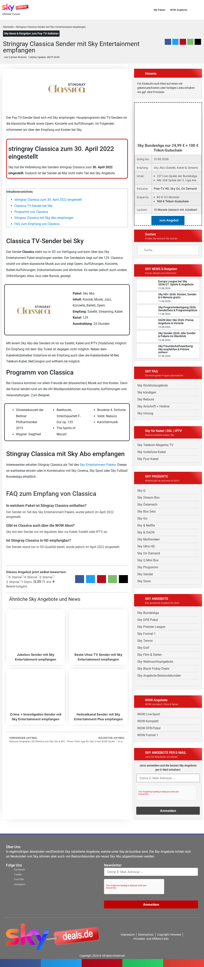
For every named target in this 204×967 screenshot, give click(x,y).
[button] (200, 9)
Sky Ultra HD (146, 546)
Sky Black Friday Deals (153, 668)
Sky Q (141, 490)
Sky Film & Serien (149, 655)
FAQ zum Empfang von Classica (37, 224)
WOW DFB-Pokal (149, 728)
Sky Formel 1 (146, 634)
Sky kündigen (146, 392)
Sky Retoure (145, 399)
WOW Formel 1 (147, 735)
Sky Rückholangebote (152, 385)
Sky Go (142, 518)
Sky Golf (143, 648)
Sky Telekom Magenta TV (155, 445)
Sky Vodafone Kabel (151, 452)
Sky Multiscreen (148, 539)
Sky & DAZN (145, 532)
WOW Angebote (178, 10)
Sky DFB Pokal (147, 620)
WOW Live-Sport (148, 714)
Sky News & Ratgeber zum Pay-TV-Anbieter (31, 33)
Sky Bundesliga (148, 613)
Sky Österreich (147, 504)
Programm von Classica (31, 212)
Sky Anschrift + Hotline (153, 406)
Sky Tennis (145, 641)
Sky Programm (147, 567)
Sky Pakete (159, 10)
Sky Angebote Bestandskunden (159, 675)
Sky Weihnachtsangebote (155, 662)
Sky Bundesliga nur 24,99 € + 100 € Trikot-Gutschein (167, 148)
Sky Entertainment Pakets (98, 465)
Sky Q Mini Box (148, 560)
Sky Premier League (151, 627)
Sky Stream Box (148, 497)
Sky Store (144, 581)
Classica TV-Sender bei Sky (33, 206)
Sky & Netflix (146, 525)
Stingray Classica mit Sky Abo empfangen (44, 218)
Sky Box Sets (146, 511)
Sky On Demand (148, 553)
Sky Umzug (145, 413)
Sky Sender (145, 574)
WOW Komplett (148, 721)
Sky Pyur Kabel (147, 459)
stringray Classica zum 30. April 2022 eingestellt (48, 200)
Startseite (8, 26)
